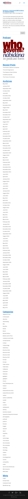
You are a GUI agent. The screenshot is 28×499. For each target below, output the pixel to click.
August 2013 (6, 181)
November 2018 (7, 105)
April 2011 (5, 217)
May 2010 (5, 243)
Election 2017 (6, 357)
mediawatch (6, 407)
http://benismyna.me (8, 383)
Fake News (5, 366)
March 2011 (6, 219)
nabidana (6, 13)
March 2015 (6, 160)
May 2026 (5, 83)
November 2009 (7, 257)
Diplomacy (5, 347)
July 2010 (5, 238)
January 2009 (6, 281)
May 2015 (5, 157)
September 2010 (7, 233)
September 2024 (7, 88)
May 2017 (5, 126)
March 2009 (6, 276)
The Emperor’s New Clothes (10, 72)
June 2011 (5, 212)
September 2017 (7, 119)
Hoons (4, 381)
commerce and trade (8, 338)
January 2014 (6, 179)
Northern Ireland (7, 412)
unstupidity (6, 462)
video (4, 464)
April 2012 (5, 200)
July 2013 (5, 183)
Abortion (5, 319)
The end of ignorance (8, 69)
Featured (5, 371)
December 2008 (7, 283)
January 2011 (6, 224)
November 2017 (7, 114)
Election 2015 (6, 354)
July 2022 (5, 93)
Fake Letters (6, 364)
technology (6, 438)
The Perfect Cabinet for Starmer (11, 67)
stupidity (5, 433)
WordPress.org (6, 485)
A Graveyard (6, 316)
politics (5, 421)
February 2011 (6, 221)
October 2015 (6, 150)
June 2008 (5, 298)
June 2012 (5, 195)
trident (4, 452)
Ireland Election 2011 (8, 390)
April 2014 (5, 176)
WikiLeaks (5, 471)
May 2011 (5, 214)
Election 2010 (6, 350)
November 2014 (7, 169)
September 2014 (7, 171)
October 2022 (6, 91)
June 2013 (5, 186)
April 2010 (5, 245)
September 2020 (7, 100)
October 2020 (6, 98)
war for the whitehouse (8, 466)
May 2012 (5, 198)
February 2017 (6, 131)
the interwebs (6, 443)
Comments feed (7, 483)
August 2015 (6, 155)
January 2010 (6, 252)
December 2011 (7, 202)
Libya (4, 402)
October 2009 (6, 260)
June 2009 (5, 269)
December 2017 (7, 112)
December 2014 (7, 167)
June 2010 (5, 240)
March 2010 (6, 248)
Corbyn (4, 343)
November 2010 (7, 229)
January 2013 (6, 191)
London (5, 404)
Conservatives (6, 340)
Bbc (4, 324)
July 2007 (5, 305)
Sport (4, 431)
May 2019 (5, 102)
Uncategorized (19, 13)
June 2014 (5, 174)
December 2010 (7, 226)
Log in (4, 478)
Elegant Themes (14, 495)
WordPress (14, 497)
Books (4, 328)
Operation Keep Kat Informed (10, 414)
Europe (4, 359)
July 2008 (5, 295)
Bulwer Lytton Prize (7, 335)
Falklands (5, 369)
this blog (5, 447)
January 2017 (6, 133)
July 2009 (5, 267)
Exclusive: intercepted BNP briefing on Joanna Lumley (13, 11)
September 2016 (7, 141)
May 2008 (5, 300)
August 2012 (6, 193)
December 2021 (7, 95)
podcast (5, 419)
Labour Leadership (7, 397)
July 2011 (5, 210)
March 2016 (6, 143)
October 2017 (6, 117)
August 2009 (6, 264)
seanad (5, 428)
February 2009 (6, 279)
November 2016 (7, 136)
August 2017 (6, 121)
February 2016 (6, 145)
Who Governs (6, 469)
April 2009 (5, 274)
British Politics (6, 333)
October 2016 (6, 138)
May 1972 (5, 307)
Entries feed (6, 480)
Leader (4, 400)
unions (4, 459)
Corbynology (6, 345)
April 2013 (5, 188)
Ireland (4, 385)
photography (6, 416)
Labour (4, 395)
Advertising (6, 321)
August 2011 (6, 207)
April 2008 (5, 302)
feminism (5, 374)
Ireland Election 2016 (8, 393)
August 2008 (6, 293)
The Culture (6, 440)
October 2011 (6, 205)
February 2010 (6, 250)
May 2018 (5, 110)
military (5, 409)
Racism (5, 423)
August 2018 (6, 107)
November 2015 (7, 148)
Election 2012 (6, 352)
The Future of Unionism (9, 77)
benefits (5, 326)
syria (4, 435)
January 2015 (6, 164)
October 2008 (6, 288)
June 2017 (5, 124)
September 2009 (7, 262)
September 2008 (7, 290)
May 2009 (5, 271)
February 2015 (6, 162)
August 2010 (6, 236)
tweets (4, 454)
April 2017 (5, 129)
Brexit (4, 331)
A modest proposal (7, 74)
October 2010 (6, 231)
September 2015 (7, 152)
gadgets (5, 376)
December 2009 (7, 255)
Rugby (4, 426)
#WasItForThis (6, 314)
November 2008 (7, 286)
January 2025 (6, 86)
